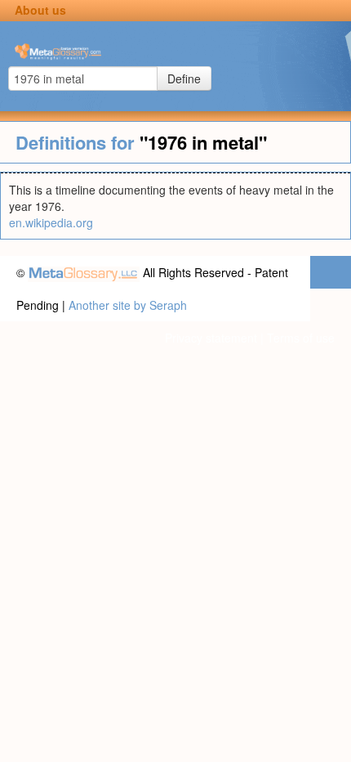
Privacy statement (211, 337)
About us (40, 10)
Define (184, 78)
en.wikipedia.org (51, 222)
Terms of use (301, 337)
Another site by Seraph (128, 305)
